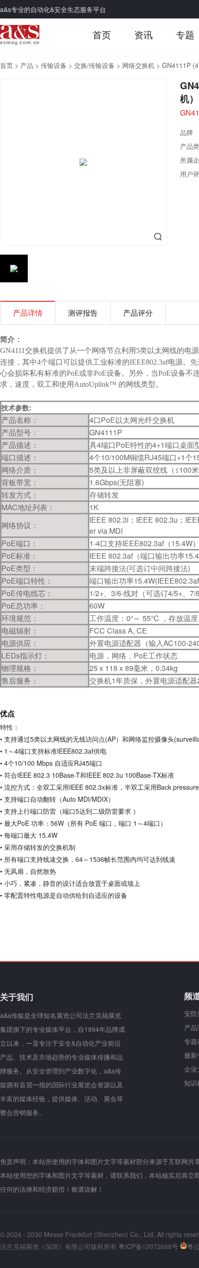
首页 (102, 34)
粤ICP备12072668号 (148, 1246)
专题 (185, 34)
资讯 (143, 34)
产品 (26, 65)
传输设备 (54, 65)
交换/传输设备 (94, 65)
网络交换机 (138, 65)
